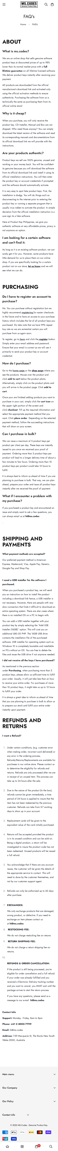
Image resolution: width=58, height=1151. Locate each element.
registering (27, 312)
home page (19, 370)
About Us (7, 1095)
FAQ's (5, 1105)
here (22, 339)
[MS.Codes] (29, 4)
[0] (36, 1146)
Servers (6, 1091)
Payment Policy (10, 1118)
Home (23, 24)
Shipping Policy (10, 1109)
